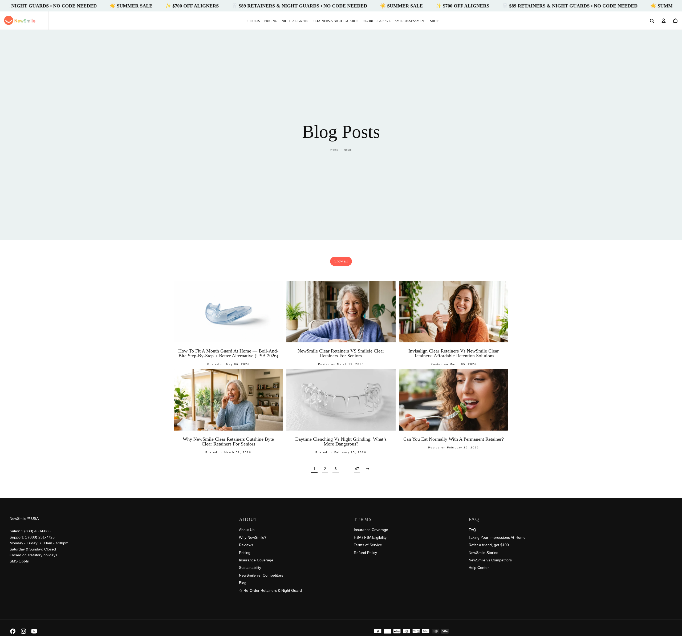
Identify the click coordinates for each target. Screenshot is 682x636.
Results (253, 21)
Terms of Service (368, 545)
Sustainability (250, 567)
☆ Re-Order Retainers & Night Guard (270, 590)
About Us (246, 530)
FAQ (472, 530)
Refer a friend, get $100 (489, 545)
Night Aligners (295, 21)
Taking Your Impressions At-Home (497, 537)
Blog (242, 583)
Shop (434, 21)
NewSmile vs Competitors (490, 560)
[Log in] (663, 21)
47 (357, 469)
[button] (652, 21)
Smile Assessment (410, 21)
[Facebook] (13, 631)
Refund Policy (365, 552)
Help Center (479, 567)
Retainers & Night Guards (335, 21)
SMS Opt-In (19, 561)
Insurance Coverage (256, 560)
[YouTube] (34, 631)
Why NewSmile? (252, 537)
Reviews (246, 545)
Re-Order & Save (377, 21)
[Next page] (367, 468)
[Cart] (675, 21)
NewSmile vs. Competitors (261, 575)
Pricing (270, 21)
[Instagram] (23, 631)
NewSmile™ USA (24, 518)
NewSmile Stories (483, 552)
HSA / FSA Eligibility (370, 537)
